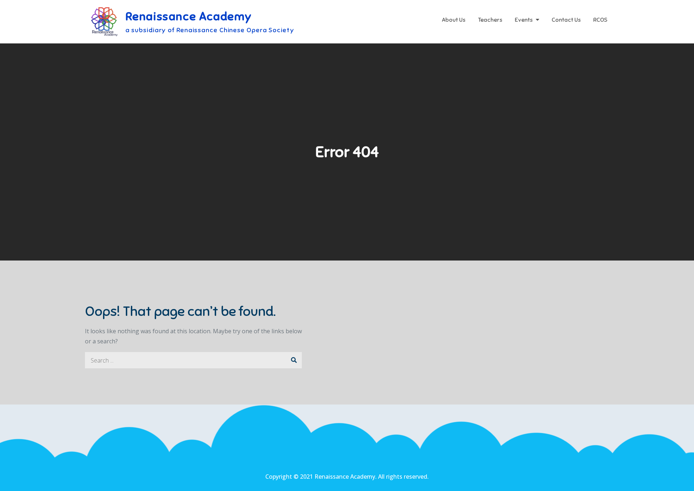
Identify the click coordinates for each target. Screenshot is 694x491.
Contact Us (566, 20)
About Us (454, 20)
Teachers (490, 20)
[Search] (294, 360)
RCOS (600, 20)
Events (524, 20)
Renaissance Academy (188, 16)
